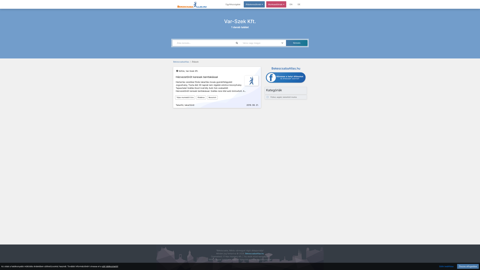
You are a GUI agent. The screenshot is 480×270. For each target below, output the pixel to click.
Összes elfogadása (468, 266)
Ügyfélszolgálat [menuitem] (233, 4)
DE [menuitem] (299, 4)
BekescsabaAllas (181, 61)
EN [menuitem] (291, 4)
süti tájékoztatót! (110, 266)
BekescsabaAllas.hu (254, 253)
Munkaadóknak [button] (275, 4)
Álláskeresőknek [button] (254, 4)
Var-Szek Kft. (192, 71)
